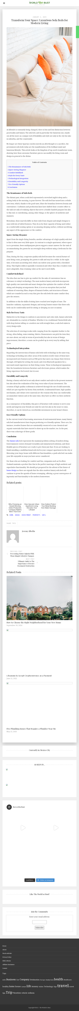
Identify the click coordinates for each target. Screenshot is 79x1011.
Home (4, 946)
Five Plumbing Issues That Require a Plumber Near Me (31, 728)
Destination (35, 979)
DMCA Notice (6, 961)
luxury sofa (14, 441)
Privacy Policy (6, 957)
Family (48, 980)
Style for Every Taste (16, 175)
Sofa (44, 515)
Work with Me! (7, 953)
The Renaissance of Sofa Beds (19, 167)
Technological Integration (18, 178)
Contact (4, 968)
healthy (5, 986)
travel (63, 985)
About (4, 950)
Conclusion (12, 187)
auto (4, 980)
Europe (42, 980)
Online (41, 987)
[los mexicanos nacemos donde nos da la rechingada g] (56, 861)
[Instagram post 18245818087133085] (56, 828)
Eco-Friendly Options (16, 184)
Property (36, 515)
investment (26, 515)
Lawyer (23, 987)
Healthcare (68, 980)
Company (24, 979)
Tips (55, 987)
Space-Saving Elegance (17, 170)
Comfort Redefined (15, 173)
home (11, 515)
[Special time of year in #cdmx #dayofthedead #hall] (23, 861)
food (51, 980)
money (35, 986)
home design (12, 470)
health (58, 979)
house (17, 515)
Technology (48, 986)
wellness (31, 993)
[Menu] (4, 3)
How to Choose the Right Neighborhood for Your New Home (34, 622)
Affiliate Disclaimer (8, 964)
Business (11, 979)
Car (17, 980)
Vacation (17, 993)
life (29, 986)
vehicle (24, 993)
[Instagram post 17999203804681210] (23, 828)
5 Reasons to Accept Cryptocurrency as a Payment (29, 675)
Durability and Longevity (18, 181)
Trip (9, 992)
